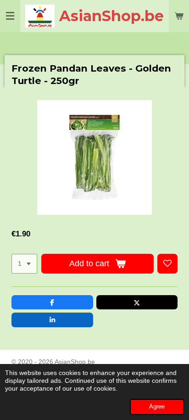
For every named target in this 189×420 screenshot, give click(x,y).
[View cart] (179, 16)
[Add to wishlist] (167, 264)
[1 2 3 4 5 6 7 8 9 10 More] (24, 264)
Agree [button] (157, 406)
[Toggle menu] (10, 16)
